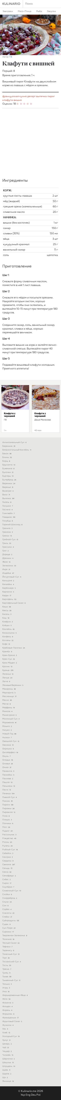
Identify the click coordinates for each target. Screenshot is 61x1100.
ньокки (7, 738)
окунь (6, 756)
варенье (7, 487)
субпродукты (10, 921)
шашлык (8, 1063)
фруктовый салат (12, 1021)
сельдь (7, 868)
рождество (9, 838)
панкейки (8, 775)
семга (6, 872)
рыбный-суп (10, 850)
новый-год (9, 734)
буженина (8, 469)
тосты (6, 965)
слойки (7, 894)
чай (5, 1048)
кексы (6, 611)
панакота (8, 771)
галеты (6, 502)
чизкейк (7, 1055)
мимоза (7, 711)
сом (5, 906)
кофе (6, 644)
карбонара (9, 588)
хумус (6, 1040)
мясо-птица (24, 11)
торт (6, 958)
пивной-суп (9, 797)
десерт (31, 96)
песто (6, 790)
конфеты (7, 637)
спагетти (8, 913)
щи (5, 1077)
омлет (6, 767)
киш (5, 618)
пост (6, 827)
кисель (6, 614)
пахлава (7, 779)
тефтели (7, 947)
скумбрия (8, 887)
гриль (6, 543)
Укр (23, 1095)
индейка (8, 573)
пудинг (7, 831)
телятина (8, 939)
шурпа (6, 1074)
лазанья (7, 674)
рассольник (9, 835)
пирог (51, 96)
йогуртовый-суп (11, 577)
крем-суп (8, 659)
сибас (6, 880)
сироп (6, 883)
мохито (7, 726)
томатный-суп (10, 954)
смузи (7, 902)
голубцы (7, 521)
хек (5, 1029)
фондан (7, 1007)
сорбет (6, 909)
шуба (6, 1070)
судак (6, 924)
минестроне (9, 715)
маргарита (8, 693)
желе (6, 562)
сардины (7, 861)
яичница (8, 1081)
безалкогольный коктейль (16, 450)
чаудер (7, 1051)
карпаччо (8, 592)
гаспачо (7, 510)
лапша (7, 678)
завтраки (8, 11)
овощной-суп (10, 741)
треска (6, 969)
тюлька (7, 984)
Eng (28, 1095)
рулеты (7, 846)
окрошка (8, 749)
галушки (7, 506)
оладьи (7, 760)
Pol (38, 1095)
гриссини (8, 547)
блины (7, 457)
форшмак (8, 1014)
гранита (7, 528)
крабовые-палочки (13, 648)
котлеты (7, 640)
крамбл (7, 652)
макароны (9, 689)
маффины (8, 708)
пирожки (8, 809)
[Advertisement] (30, 143)
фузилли (7, 1025)
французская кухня (14, 96)
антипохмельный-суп (14, 442)
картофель (9, 599)
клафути (7, 100)
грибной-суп (10, 540)
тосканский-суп (11, 962)
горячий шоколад (12, 525)
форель (7, 1010)
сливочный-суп (11, 891)
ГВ (10, 57)
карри (6, 596)
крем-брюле (9, 655)
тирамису (8, 950)
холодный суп (11, 1036)
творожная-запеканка (14, 936)
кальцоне (8, 581)
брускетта (8, 465)
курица (7, 670)
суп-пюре (8, 928)
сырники (8, 932)
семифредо (9, 876)
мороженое (9, 723)
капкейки (8, 584)
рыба (39, 11)
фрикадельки (10, 1018)
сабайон (7, 853)
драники (7, 558)
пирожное (8, 812)
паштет (7, 782)
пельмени (8, 786)
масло (7, 700)
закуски (51, 11)
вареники (8, 484)
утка (5, 992)
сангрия (7, 857)
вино (6, 495)
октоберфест (10, 752)
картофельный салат (13, 603)
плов (6, 816)
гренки (7, 536)
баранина (8, 446)
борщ (6, 461)
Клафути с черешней (9, 414)
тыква (6, 977)
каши (6, 607)
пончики (7, 823)
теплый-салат (11, 943)
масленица (9, 696)
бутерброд (9, 480)
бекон (6, 454)
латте (6, 682)
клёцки (7, 625)
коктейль (8, 629)
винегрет (7, 491)
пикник (7, 801)
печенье (8, 794)
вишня (18, 100)
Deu (33, 1095)
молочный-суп (10, 719)
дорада (7, 555)
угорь (6, 988)
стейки (7, 917)
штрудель (8, 1066)
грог (5, 551)
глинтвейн (8, 513)
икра (6, 569)
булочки (7, 472)
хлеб (6, 1033)
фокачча (7, 1003)
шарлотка (8, 1059)
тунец (6, 973)
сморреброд (9, 898)
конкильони (9, 633)
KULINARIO (11, 3)
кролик (7, 667)
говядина (8, 517)
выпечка (41, 96)
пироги (7, 805)
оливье (7, 764)
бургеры (8, 476)
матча (6, 704)
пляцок (7, 820)
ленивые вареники (12, 685)
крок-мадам (9, 663)
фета (6, 999)
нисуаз (7, 730)
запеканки (9, 566)
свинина (8, 865)
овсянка (7, 745)
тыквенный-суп (11, 980)
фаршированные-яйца (15, 995)
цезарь (7, 1044)
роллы (7, 842)
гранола (7, 532)
